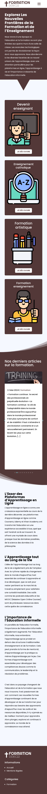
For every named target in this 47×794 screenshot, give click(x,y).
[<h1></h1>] (23, 386)
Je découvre (23, 151)
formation (25, 390)
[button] (42, 420)
